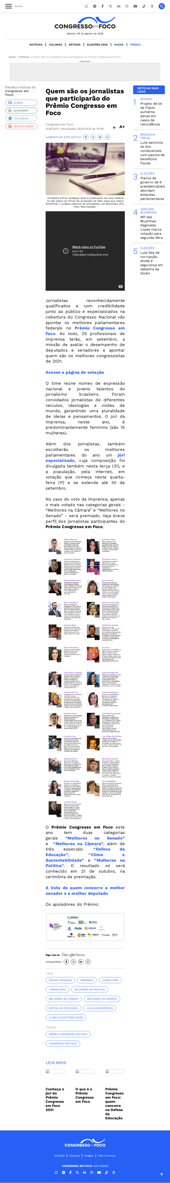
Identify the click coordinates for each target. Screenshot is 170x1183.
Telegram (21, 118)
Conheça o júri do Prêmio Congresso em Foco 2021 (55, 1099)
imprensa (86, 980)
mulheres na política (90, 989)
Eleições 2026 (97, 44)
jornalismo (110, 980)
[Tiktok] (143, 6)
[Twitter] (110, 6)
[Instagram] (126, 6)
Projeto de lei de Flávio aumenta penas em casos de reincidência (151, 114)
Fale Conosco (107, 1155)
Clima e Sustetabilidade (66, 1017)
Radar (119, 44)
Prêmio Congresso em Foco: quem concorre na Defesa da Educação (114, 1103)
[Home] (85, 23)
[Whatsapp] (86, 6)
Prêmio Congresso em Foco (68, 1034)
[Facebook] (103, 6)
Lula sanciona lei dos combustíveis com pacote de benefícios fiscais (152, 153)
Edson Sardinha (60, 980)
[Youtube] (135, 6)
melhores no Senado (102, 998)
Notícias (35, 44)
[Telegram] (94, 6)
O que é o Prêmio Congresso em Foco (84, 1095)
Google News (24, 126)
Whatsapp (20, 110)
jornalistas (57, 989)
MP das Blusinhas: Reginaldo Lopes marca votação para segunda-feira (151, 227)
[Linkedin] (118, 6)
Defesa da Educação (63, 1008)
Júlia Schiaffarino (100, 1008)
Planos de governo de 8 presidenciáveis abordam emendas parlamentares (152, 188)
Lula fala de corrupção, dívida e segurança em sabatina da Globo (151, 263)
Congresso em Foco (63, 1043)
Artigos (74, 44)
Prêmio (135, 44)
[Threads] (152, 6)
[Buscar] (162, 6)
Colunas (55, 44)
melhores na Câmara (63, 998)
